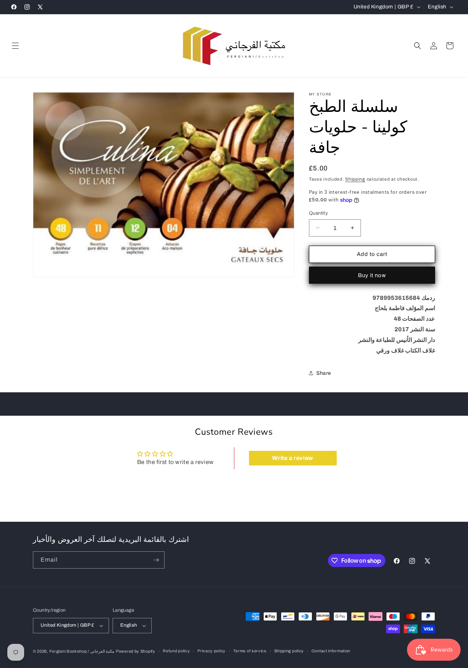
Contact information (331, 651)
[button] (15, 46)
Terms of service (250, 651)
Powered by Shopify (135, 651)
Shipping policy (289, 651)
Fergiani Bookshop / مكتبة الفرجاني (82, 651)
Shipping (355, 179)
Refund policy (176, 651)
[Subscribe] (156, 560)
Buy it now (372, 275)
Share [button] (323, 373)
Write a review (292, 458)
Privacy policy (211, 651)
